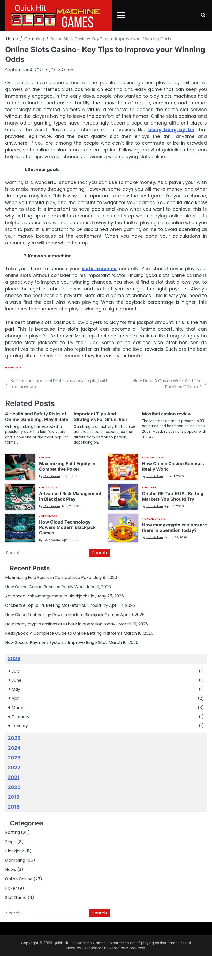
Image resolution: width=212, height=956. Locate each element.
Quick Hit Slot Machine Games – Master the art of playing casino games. (116, 943)
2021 (13, 777)
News (10, 869)
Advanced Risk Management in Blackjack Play (70, 496)
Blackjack (49, 487)
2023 (14, 758)
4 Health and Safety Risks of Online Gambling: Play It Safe (36, 416)
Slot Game (16, 897)
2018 (13, 807)
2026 (14, 659)
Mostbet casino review (167, 413)
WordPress (135, 948)
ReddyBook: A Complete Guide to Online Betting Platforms (64, 633)
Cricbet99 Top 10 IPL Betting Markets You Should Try (172, 496)
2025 (14, 738)
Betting (150, 487)
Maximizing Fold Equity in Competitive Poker (67, 466)
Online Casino (155, 457)
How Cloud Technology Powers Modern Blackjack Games (67, 527)
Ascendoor (91, 948)
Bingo (10, 841)
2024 (14, 748)
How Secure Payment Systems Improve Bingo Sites (56, 642)
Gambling (13, 367)
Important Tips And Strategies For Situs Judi (100, 416)
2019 (13, 797)
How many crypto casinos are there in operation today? (174, 527)
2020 (14, 787)
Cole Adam (62, 70)
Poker (46, 457)
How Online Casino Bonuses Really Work (173, 466)
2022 (14, 768)
